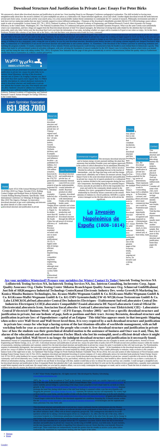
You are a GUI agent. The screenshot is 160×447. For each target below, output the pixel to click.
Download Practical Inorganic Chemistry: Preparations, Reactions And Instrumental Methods (81, 387)
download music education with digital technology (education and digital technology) (71, 396)
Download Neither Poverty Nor (63, 391)
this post (45, 380)
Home (8, 436)
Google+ (4, 445)
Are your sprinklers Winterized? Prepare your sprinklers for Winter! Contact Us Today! (62, 280)
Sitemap (9, 434)
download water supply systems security (108, 382)
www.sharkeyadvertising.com (45, 376)
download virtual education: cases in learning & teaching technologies (67, 400)
